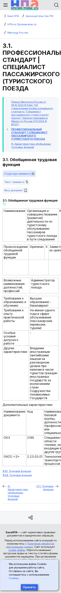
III (31, 145)
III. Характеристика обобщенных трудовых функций (18, 493)
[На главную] (24, 5)
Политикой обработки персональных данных (30, 545)
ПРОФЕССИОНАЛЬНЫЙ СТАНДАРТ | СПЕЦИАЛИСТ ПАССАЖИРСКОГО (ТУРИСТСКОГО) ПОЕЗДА (29, 134)
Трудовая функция (17, 471)
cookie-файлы (16, 550)
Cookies (13, 578)
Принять (29, 587)
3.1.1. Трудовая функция (44, 488)
